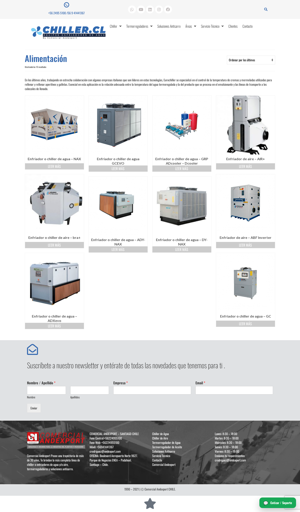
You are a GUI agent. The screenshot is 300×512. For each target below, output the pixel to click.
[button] (115, 26)
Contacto (247, 26)
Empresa (120, 383)
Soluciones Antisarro (169, 26)
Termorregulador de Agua (166, 442)
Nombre (31, 397)
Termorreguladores (137, 26)
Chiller (113, 26)
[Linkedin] (150, 9)
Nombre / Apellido (41, 383)
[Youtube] (141, 9)
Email (200, 383)
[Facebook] (168, 9)
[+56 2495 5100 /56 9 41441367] (66, 4)
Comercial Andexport (163, 464)
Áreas (188, 26)
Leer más (54, 166)
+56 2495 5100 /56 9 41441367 (66, 13)
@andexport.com (111, 451)
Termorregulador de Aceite (167, 447)
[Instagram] (159, 9)
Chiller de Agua (160, 433)
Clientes (233, 26)
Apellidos (75, 397)
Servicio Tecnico (161, 455)
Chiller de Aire (160, 438)
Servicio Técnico (210, 26)
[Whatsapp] (132, 9)
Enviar (34, 408)
